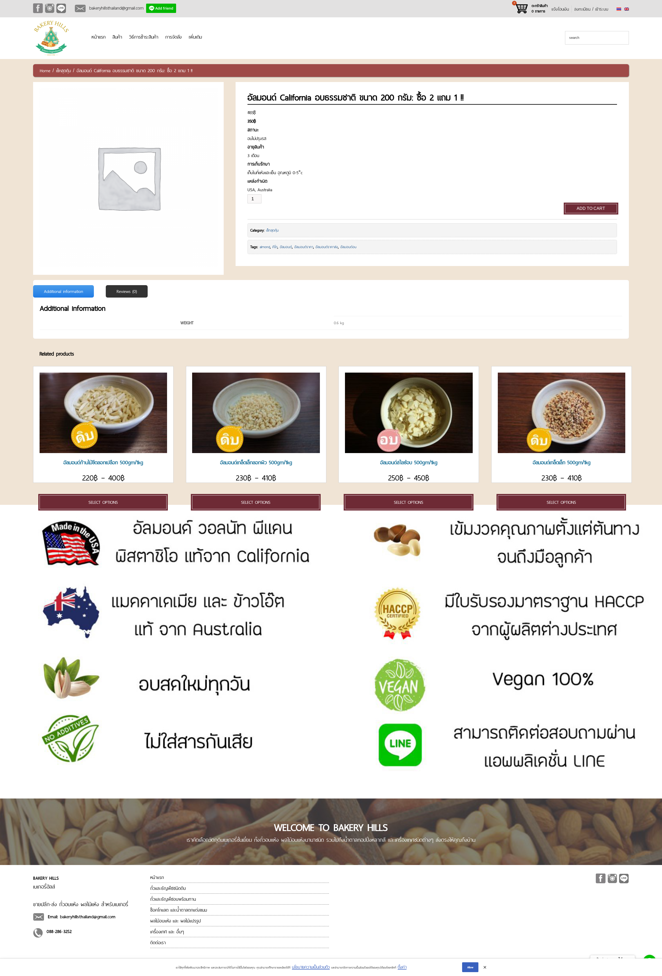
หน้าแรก (99, 37)
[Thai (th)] (618, 9)
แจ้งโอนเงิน (560, 9)
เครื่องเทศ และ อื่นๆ (167, 931)
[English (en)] (626, 9)
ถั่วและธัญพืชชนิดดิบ (168, 888)
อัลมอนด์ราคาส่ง (326, 247)
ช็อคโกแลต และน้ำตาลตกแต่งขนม (178, 910)
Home (45, 70)
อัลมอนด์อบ (348, 247)
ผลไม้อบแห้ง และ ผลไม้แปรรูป (175, 921)
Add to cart (591, 208)
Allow (470, 967)
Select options (103, 502)
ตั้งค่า (402, 967)
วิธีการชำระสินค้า (143, 37)
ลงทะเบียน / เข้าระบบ (591, 9)
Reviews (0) (127, 291)
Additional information (63, 291)
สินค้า (117, 37)
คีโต (274, 247)
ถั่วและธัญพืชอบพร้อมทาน (173, 899)
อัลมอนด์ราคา (303, 247)
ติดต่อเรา (158, 942)
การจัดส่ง (173, 37)
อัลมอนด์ (286, 247)
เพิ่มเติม (195, 37)
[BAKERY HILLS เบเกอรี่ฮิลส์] (51, 54)
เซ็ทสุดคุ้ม (63, 70)
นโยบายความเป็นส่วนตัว (311, 967)
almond (265, 247)
